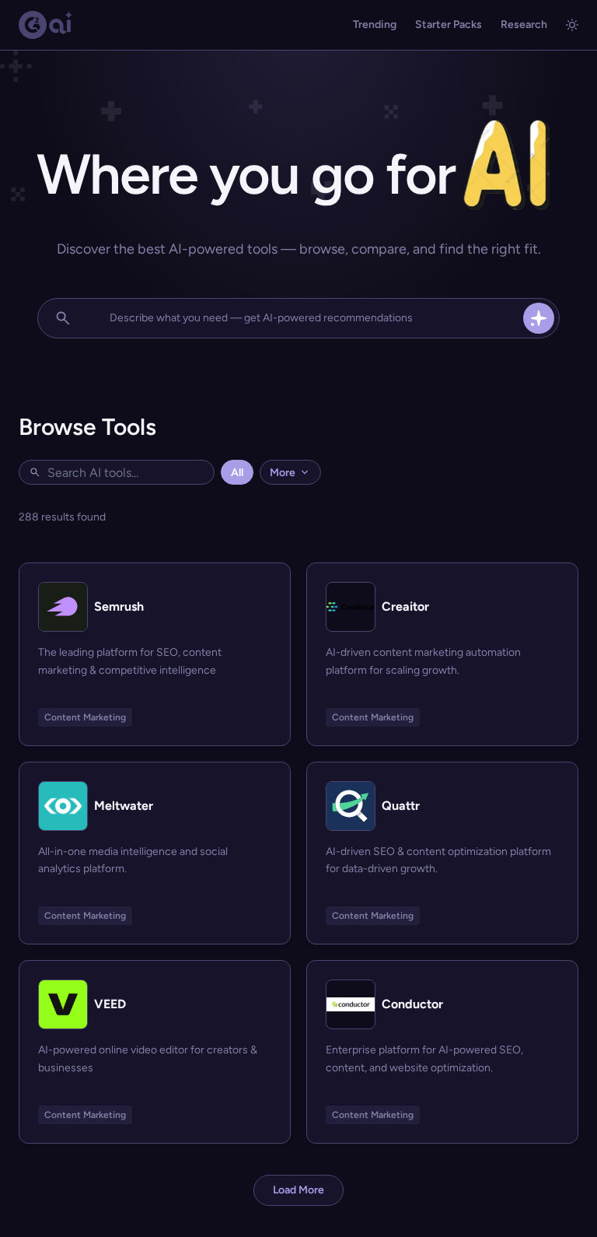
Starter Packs (448, 24)
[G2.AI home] (46, 25)
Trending (374, 24)
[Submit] (538, 318)
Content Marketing (85, 717)
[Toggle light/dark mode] (572, 25)
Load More (298, 1190)
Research (524, 24)
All (237, 472)
